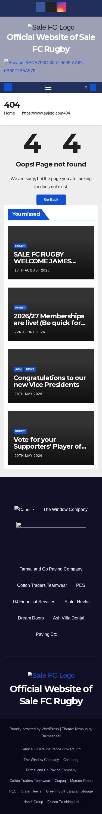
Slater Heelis (76, 601)
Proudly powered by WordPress (35, 729)
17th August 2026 (32, 270)
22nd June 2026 (30, 332)
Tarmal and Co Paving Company (51, 569)
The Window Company (65, 509)
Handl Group (33, 802)
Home (9, 113)
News (30, 369)
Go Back (51, 200)
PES (80, 585)
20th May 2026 (28, 456)
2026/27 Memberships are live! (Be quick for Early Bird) (49, 323)
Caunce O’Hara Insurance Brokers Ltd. (51, 749)
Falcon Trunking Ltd (63, 802)
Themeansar (50, 736)
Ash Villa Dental (68, 618)
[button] (86, 87)
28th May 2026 (28, 394)
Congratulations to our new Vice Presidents (50, 381)
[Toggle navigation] (48, 87)
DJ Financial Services (34, 601)
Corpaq (60, 781)
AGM (18, 369)
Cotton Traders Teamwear (42, 585)
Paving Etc (46, 634)
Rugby (20, 245)
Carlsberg (70, 760)
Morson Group (81, 781)
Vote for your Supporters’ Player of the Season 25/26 (47, 446)
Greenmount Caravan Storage (69, 791)
